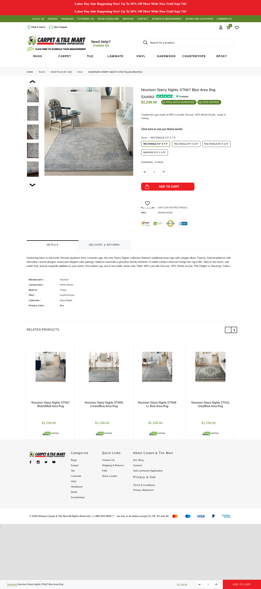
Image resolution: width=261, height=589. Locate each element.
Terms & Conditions (144, 485)
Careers (137, 465)
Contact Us (108, 460)
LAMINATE (76, 476)
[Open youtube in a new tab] (54, 462)
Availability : (152, 162)
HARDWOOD (76, 486)
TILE (73, 470)
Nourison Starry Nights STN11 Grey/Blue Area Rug (210, 404)
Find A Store (38, 27)
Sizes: (158, 137)
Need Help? (101, 43)
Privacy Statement (143, 490)
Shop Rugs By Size (61, 72)
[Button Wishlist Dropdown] (147, 203)
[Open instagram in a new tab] (38, 462)
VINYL (73, 481)
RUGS (42, 72)
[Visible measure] (57, 48)
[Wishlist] (237, 27)
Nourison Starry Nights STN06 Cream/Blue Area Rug (104, 404)
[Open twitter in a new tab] (46, 462)
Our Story (138, 460)
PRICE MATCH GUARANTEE (180, 102)
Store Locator (109, 476)
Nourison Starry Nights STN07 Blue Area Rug (115, 72)
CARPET (74, 465)
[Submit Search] (145, 42)
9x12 (80, 72)
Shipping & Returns (113, 465)
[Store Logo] (57, 40)
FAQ (104, 470)
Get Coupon (60, 27)
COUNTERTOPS (78, 497)
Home (30, 72)
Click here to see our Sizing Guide (161, 128)
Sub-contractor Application (148, 470)
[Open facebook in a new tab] (30, 462)
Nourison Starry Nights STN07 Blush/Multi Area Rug (50, 404)
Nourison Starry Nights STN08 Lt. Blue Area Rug (157, 404)
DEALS (74, 492)
